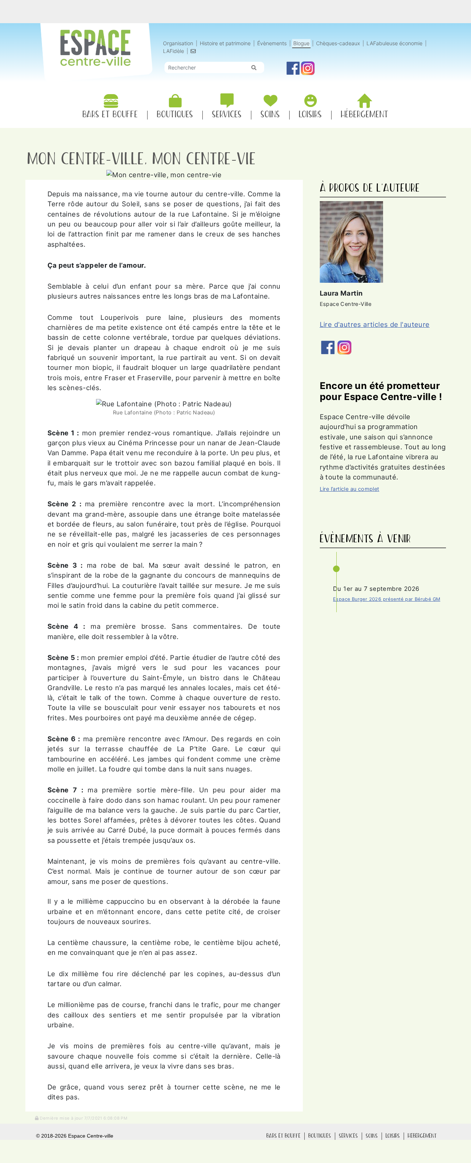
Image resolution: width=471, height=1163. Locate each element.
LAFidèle (173, 51)
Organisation (178, 43)
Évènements (272, 43)
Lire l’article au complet (349, 489)
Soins (372, 1136)
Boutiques (319, 1136)
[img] (253, 67)
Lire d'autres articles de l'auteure (375, 324)
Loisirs (393, 1136)
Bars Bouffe (283, 1136)
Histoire (225, 43)
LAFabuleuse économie (394, 43)
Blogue (301, 43)
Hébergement (422, 1136)
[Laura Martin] (351, 241)
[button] (81, 1118)
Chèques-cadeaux (338, 43)
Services (348, 1136)
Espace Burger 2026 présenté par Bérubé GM (386, 599)
